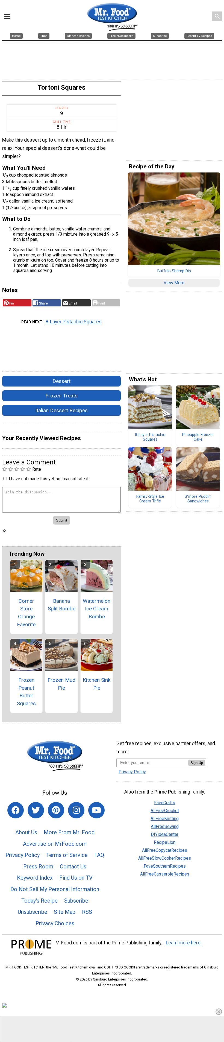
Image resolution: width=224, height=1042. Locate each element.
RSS (87, 912)
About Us (26, 832)
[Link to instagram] (76, 810)
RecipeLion (164, 842)
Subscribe (76, 900)
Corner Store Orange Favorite (26, 613)
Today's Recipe (39, 900)
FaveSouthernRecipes (165, 866)
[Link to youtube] (96, 810)
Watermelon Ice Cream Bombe (96, 609)
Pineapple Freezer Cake (198, 437)
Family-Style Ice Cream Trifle (150, 499)
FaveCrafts (164, 802)
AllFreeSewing (165, 826)
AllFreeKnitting (165, 818)
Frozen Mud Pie (61, 684)
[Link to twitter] (36, 810)
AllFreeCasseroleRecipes (164, 874)
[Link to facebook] (15, 810)
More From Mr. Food (69, 832)
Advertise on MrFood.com (55, 844)
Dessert (61, 381)
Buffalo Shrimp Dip (174, 271)
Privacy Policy (22, 855)
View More (174, 282)
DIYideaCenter (164, 834)
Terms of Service (67, 855)
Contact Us (73, 866)
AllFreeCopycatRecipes (164, 850)
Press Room (38, 866)
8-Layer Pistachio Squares (74, 321)
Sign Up (196, 763)
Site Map (64, 912)
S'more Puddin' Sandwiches (198, 499)
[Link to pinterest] (56, 810)
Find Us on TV (76, 877)
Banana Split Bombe (61, 605)
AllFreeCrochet (165, 810)
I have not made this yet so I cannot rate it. (49, 478)
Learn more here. (184, 943)
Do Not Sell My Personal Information (54, 889)
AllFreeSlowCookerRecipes (164, 858)
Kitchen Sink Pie (96, 684)
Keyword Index (35, 877)
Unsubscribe (32, 912)
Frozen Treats (61, 396)
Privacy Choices (55, 923)
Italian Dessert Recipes (61, 410)
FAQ (99, 855)
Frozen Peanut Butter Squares (26, 692)
